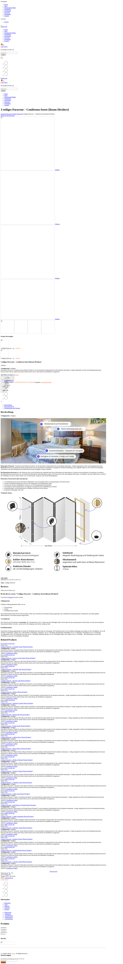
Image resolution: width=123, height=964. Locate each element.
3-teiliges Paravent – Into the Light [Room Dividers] (15, 680)
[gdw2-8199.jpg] (28, 278)
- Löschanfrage (8, 919)
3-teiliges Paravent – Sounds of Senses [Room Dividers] (17, 771)
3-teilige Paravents (17, 114)
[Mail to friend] (6, 75)
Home (6, 4)
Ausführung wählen (11, 653)
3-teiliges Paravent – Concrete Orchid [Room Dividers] (16, 862)
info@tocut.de (9, 878)
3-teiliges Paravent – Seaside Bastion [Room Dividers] (16, 850)
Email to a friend (9, 380)
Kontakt (6, 16)
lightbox (57, 170)
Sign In (6, 22)
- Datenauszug (8, 917)
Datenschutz (7, 912)
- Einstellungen (8, 915)
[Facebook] (6, 68)
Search (3, 54)
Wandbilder (7, 9)
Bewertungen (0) (9, 406)
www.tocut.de (4, 879)
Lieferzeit (7, 908)
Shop (5, 6)
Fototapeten (7, 11)
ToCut (13, 953)
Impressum (7, 903)
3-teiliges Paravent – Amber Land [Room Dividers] (15, 794)
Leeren (17, 375)
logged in (11, 597)
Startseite (3, 114)
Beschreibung (8, 405)
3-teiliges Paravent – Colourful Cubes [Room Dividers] (16, 782)
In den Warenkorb (3, 386)
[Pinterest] (6, 71)
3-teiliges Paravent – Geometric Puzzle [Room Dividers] (17, 647)
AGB (5, 904)
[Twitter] (6, 64)
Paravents (7, 12)
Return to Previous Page (7, 115)
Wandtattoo (7, 14)
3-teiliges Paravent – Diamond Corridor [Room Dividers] (17, 703)
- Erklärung (7, 914)
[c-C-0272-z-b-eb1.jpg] (28, 170)
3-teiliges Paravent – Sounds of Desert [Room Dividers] (16, 839)
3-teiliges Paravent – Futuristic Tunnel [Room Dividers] (16, 828)
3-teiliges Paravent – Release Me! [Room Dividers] (15, 714)
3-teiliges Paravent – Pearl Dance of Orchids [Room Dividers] (18, 805)
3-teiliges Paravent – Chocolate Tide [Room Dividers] (16, 669)
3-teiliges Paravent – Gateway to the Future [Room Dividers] (18, 658)
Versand (6, 909)
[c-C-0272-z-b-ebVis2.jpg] (28, 319)
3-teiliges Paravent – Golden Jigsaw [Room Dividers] (16, 737)
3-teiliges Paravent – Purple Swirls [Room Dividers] (15, 726)
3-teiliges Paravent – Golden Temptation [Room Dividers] (17, 816)
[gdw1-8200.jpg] (28, 224)
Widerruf (6, 906)
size (2, 375)
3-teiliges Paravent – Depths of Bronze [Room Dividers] (17, 760)
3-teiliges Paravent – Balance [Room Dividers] (14, 692)
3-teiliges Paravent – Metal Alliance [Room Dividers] (16, 748)
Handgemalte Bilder (10, 8)
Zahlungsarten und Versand (12, 408)
